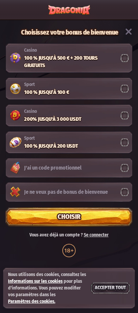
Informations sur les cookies (35, 281)
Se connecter (96, 235)
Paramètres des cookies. (31, 301)
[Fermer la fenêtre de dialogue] (129, 32)
